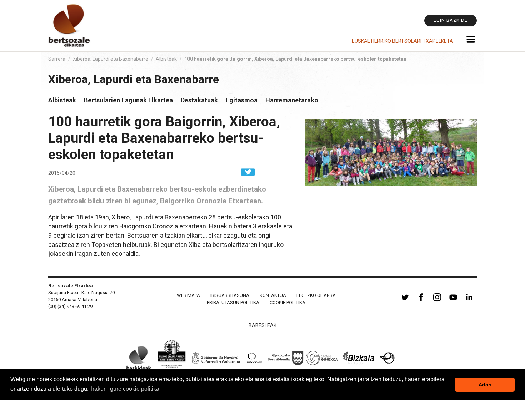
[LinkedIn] (469, 301)
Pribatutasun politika (233, 302)
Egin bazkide (451, 20)
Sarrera (56, 59)
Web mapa (188, 295)
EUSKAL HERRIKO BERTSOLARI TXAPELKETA (402, 41)
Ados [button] (485, 385)
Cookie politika (287, 302)
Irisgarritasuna (229, 295)
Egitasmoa (242, 100)
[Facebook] (421, 301)
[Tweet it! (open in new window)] (248, 171)
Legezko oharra (316, 295)
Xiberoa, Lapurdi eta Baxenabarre (110, 59)
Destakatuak (199, 100)
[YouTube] (453, 301)
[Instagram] (437, 301)
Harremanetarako (291, 100)
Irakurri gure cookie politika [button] (125, 389)
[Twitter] (405, 301)
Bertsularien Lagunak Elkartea (128, 100)
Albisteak (166, 59)
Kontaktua (273, 295)
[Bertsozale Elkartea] (69, 25)
